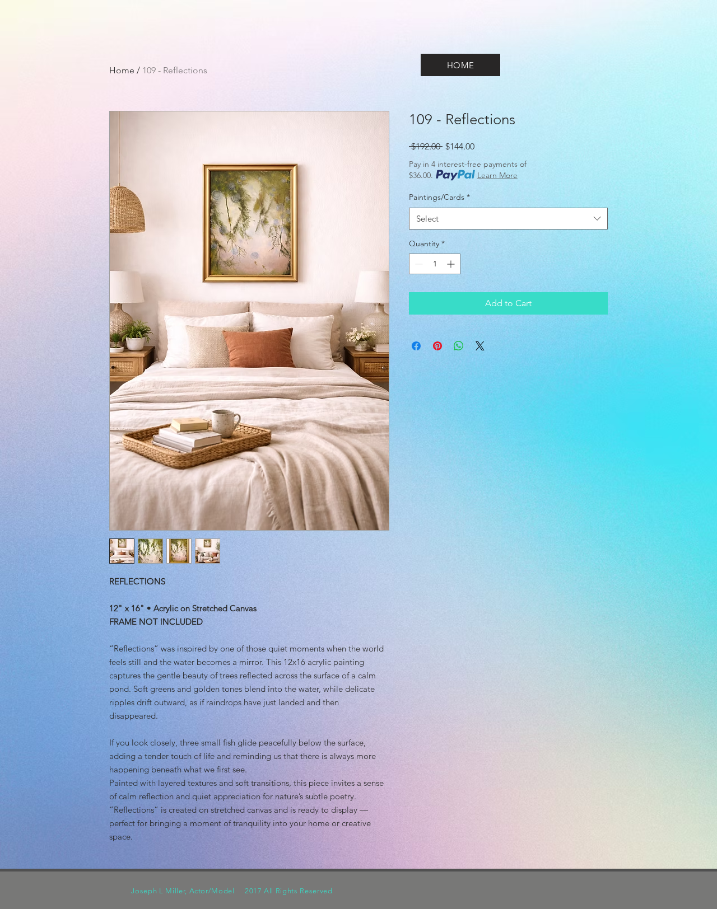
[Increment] (452, 264)
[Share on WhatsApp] (458, 346)
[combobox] (508, 218)
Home (121, 70)
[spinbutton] (435, 264)
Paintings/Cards (439, 197)
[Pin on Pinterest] (437, 346)
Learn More (497, 175)
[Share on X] (480, 346)
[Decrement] (418, 264)
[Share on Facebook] (416, 346)
